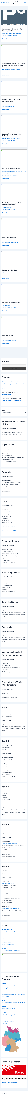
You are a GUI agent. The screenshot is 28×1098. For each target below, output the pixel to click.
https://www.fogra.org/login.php (10, 1082)
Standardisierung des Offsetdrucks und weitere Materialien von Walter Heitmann (14, 65)
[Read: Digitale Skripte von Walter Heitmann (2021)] (14, 88)
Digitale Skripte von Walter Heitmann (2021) (11, 100)
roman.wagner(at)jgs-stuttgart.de (10, 908)
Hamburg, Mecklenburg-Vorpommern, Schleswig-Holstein (11, 986)
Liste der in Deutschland (8, 1021)
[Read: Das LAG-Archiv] (14, 323)
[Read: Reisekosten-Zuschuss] (14, 258)
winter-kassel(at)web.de (8, 896)
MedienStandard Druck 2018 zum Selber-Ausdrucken (13, 203)
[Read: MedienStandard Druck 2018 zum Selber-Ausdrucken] (14, 191)
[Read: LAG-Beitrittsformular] (14, 225)
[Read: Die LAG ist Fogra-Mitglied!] (14, 157)
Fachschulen (11, 172)
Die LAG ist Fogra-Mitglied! (11, 168)
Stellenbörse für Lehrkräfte (11, 303)
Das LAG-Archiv (7, 335)
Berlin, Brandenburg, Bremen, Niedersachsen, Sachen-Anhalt (13, 994)
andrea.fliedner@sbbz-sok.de (9, 843)
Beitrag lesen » (6, 39)
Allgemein (4, 69)
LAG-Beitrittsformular (9, 237)
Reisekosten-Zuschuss (9, 270)
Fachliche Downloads (16, 33)
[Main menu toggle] (25, 2)
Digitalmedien (14, 171)
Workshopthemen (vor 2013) (9, 530)
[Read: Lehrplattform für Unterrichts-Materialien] (14, 122)
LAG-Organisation (6, 240)
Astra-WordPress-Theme (14, 1094)
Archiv (3, 410)
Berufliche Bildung (6, 33)
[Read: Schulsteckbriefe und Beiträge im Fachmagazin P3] (14, 17)
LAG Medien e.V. (15, 2)
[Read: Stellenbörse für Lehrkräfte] (14, 291)
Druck (8, 69)
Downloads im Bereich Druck (9, 526)
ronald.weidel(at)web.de (8, 512)
